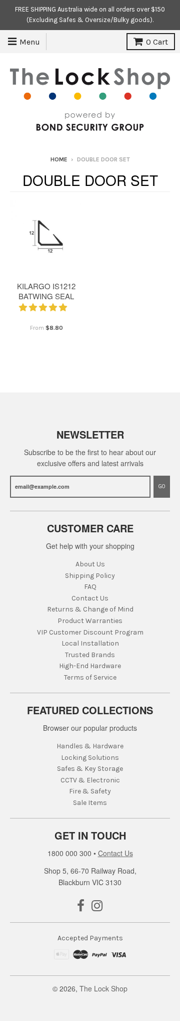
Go (161, 486)
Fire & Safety (90, 791)
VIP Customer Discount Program (90, 632)
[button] (44, 307)
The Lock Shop (104, 988)
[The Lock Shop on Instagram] (97, 906)
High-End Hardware (90, 666)
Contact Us (90, 598)
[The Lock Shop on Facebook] (80, 906)
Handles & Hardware (90, 746)
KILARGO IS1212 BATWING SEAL (46, 291)
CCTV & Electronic (90, 780)
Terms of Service (90, 677)
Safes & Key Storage (90, 768)
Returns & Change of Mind (90, 609)
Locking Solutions (90, 757)
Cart (157, 42)
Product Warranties (90, 621)
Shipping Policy (90, 575)
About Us (90, 564)
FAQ (90, 586)
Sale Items (90, 802)
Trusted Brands (90, 655)
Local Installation (90, 643)
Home (59, 159)
